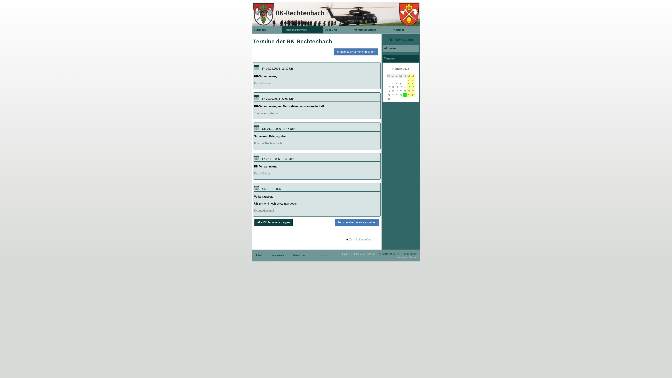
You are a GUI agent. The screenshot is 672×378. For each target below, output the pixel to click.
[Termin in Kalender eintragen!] (256, 68)
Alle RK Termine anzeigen (273, 222)
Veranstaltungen (365, 29)
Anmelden (321, 255)
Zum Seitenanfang (360, 239)
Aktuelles (390, 48)
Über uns (331, 29)
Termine (389, 58)
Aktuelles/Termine (295, 29)
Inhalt (259, 255)
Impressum (278, 255)
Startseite (260, 29)
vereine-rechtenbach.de (405, 257)
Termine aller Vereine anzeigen (356, 51)
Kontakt (398, 29)
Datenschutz (300, 255)
